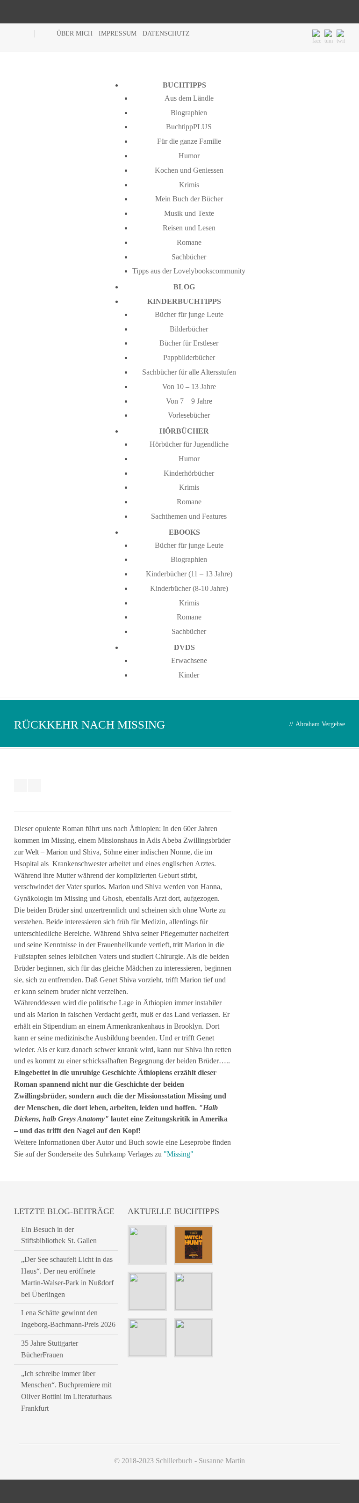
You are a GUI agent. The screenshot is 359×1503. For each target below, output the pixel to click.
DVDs (184, 647)
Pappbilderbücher (189, 357)
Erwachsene (189, 660)
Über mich (75, 33)
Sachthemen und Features (189, 516)
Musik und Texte (189, 213)
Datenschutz (166, 33)
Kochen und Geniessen (189, 170)
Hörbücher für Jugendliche (189, 444)
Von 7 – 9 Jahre (189, 401)
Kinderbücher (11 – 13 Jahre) (189, 574)
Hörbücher (184, 431)
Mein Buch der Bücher (189, 199)
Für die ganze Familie (189, 141)
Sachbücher (189, 257)
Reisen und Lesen (189, 228)
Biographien (189, 113)
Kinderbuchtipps (184, 301)
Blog (184, 287)
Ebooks (184, 532)
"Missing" (179, 1154)
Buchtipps (184, 85)
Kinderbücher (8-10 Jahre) (189, 588)
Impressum (117, 33)
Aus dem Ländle (189, 98)
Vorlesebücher (189, 415)
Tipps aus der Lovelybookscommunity (188, 271)
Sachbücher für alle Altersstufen (189, 372)
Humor (189, 156)
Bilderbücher (189, 329)
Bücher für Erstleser (188, 343)
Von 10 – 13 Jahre (189, 386)
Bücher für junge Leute (189, 314)
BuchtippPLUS (189, 127)
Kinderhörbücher (189, 473)
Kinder (189, 675)
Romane (189, 242)
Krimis (189, 185)
